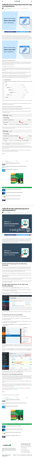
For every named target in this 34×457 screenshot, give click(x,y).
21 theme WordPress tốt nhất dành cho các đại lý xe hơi (13, 435)
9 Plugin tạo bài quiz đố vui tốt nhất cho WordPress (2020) (13, 195)
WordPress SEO (26, 8)
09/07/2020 (14, 212)
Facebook (16, 389)
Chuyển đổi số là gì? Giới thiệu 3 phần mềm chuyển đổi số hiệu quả (14, 192)
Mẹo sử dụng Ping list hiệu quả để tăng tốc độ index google (13, 189)
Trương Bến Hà (9, 8)
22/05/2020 (14, 8)
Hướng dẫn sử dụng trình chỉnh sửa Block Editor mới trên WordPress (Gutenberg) (16, 166)
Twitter (13, 389)
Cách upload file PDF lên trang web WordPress (12, 169)
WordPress (22, 8)
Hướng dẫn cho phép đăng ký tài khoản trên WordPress (13, 399)
